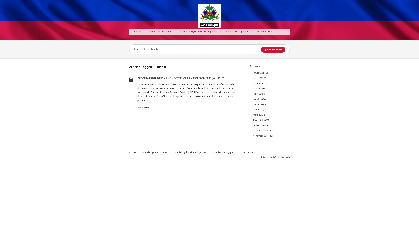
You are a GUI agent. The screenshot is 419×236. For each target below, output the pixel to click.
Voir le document (146, 107)
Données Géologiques (236, 31)
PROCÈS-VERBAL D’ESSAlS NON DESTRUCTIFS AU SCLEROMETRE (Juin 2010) (180, 78)
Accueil (137, 31)
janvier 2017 (259, 72)
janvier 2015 (259, 125)
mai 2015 (257, 104)
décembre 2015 (260, 83)
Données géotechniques (160, 31)
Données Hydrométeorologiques (199, 31)
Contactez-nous (263, 31)
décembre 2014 (260, 130)
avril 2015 (257, 109)
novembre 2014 (260, 135)
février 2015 (259, 119)
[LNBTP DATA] (209, 16)
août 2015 (258, 88)
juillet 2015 (258, 93)
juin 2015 (257, 99)
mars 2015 (258, 114)
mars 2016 (258, 78)
